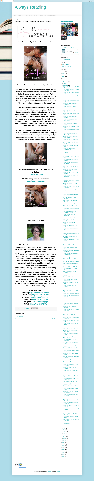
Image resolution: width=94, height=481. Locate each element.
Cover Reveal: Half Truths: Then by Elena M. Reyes (70, 243)
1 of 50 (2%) (76, 52)
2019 (63, 445)
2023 (63, 76)
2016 (63, 451)
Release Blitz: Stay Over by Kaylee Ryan (71, 328)
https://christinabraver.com (39, 293)
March (64, 436)
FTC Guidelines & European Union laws (48, 15)
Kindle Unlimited (27, 309)
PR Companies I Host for (31, 15)
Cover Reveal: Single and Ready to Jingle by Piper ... (70, 384)
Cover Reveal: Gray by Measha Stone (70, 263)
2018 (63, 447)
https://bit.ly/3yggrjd (40, 302)
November (65, 81)
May (64, 433)
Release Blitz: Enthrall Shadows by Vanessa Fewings (70, 170)
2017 (63, 449)
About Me (21, 15)
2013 (63, 456)
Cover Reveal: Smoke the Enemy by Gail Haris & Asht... (70, 277)
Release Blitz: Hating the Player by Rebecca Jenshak (70, 231)
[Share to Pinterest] (37, 308)
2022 (63, 78)
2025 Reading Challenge (70, 47)
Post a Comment (20, 316)
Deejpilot (49, 471)
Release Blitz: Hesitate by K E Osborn (70, 165)
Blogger (58, 471)
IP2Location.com (22, 467)
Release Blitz (32, 309)
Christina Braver (21, 309)
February (65, 438)
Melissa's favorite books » (74, 42)
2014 (63, 454)
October (65, 83)
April (64, 435)
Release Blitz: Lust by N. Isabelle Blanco (71, 129)
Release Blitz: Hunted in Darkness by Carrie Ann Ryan (70, 256)
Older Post (54, 318)
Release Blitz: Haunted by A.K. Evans (70, 337)
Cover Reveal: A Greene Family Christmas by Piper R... (69, 212)
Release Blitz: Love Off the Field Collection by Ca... (69, 315)
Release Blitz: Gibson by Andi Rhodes (70, 139)
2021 (63, 442)
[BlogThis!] (33, 308)
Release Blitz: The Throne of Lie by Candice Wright (70, 280)
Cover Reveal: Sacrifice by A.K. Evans (70, 381)
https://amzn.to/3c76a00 (36, 181)
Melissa (67, 49)
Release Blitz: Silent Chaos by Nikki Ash (71, 121)
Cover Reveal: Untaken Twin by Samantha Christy (69, 272)
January (65, 440)
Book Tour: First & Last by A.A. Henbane (71, 261)
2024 (63, 75)
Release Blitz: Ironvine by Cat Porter (70, 265)
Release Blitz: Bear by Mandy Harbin (70, 141)
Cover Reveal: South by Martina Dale (70, 266)
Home (15, 15)
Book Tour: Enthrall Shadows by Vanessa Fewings (69, 98)
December (65, 80)
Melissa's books (67, 21)
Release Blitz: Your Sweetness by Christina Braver (70, 149)
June (64, 431)
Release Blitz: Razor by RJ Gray (69, 106)
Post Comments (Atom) (24, 320)
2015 (63, 452)
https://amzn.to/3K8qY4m (39, 297)
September (65, 85)
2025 (63, 73)
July (64, 429)
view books (77, 53)
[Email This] (32, 308)
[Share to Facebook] (36, 308)
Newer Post (17, 318)
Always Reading (30, 7)
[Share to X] (34, 308)
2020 (63, 444)
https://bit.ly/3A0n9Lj (40, 299)
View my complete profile (66, 66)
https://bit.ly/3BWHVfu (38, 304)
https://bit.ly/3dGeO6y (40, 295)
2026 (63, 71)
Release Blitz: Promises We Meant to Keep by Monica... (70, 195)
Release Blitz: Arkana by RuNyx (69, 336)
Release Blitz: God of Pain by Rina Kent (71, 293)
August (64, 428)
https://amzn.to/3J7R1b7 (36, 174)
